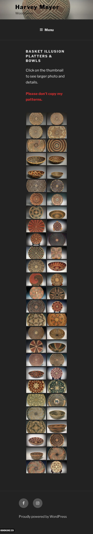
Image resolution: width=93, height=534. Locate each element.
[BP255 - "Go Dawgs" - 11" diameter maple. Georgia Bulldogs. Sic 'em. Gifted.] (57, 199)
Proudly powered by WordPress (43, 516)
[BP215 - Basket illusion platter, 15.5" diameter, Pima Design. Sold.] (36, 293)
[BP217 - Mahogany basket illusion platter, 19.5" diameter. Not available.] (57, 320)
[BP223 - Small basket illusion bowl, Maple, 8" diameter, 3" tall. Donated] (36, 373)
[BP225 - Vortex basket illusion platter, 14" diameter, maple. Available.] (36, 226)
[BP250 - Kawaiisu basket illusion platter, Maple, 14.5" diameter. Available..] (36, 346)
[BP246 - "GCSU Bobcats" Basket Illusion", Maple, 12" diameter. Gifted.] (57, 400)
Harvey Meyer (37, 7)
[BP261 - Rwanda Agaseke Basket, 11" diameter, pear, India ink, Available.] (36, 172)
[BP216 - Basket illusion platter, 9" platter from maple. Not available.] (57, 467)
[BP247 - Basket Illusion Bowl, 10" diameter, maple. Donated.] (57, 413)
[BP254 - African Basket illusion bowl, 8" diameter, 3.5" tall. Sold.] (36, 453)
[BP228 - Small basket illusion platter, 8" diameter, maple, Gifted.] (57, 373)
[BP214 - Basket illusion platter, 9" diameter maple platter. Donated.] (57, 279)
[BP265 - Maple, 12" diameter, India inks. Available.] (36, 145)
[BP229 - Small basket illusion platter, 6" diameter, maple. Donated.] (57, 226)
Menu (49, 30)
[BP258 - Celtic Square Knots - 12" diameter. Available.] (57, 186)
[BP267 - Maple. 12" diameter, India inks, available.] (36, 132)
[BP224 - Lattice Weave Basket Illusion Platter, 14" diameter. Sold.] (57, 239)
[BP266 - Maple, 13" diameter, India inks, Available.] (57, 132)
